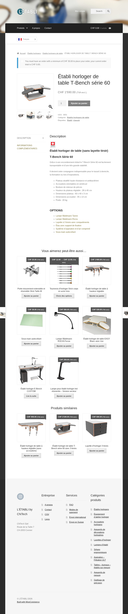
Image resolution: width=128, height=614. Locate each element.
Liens (47, 519)
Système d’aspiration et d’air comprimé (73, 229)
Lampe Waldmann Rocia (67, 219)
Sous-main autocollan (65, 232)
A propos (36, 28)
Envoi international (77, 517)
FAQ (71, 505)
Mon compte (80, 11)
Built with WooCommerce (28, 602)
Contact (47, 28)
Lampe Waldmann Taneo (67, 216)
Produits (20, 28)
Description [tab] (24, 138)
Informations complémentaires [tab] (27, 147)
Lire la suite (31, 396)
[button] (50, 93)
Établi (69, 120)
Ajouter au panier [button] (31, 296)
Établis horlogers (34, 53)
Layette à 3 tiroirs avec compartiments (72, 222)
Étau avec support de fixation (68, 225)
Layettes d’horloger (102, 540)
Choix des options (64, 296)
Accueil (23, 53)
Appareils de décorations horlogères (99, 532)
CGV (47, 514)
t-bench (76, 120)
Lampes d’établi (101, 545)
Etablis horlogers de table (53, 53)
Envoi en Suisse (76, 522)
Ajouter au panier (79, 103)
